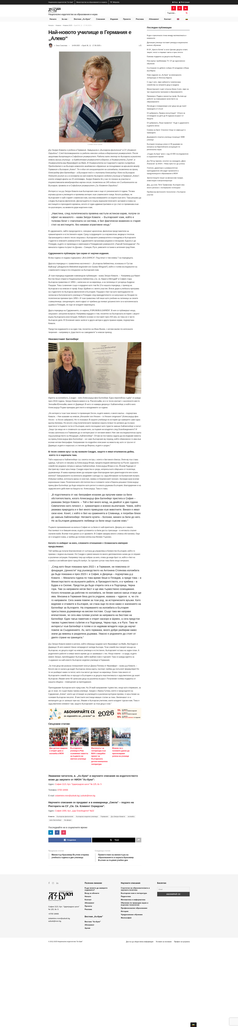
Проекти (127, 19)
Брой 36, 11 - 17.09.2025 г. (83, 25)
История (124, 911)
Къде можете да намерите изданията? (96, 889)
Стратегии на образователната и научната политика (135, 889)
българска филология (65, 816)
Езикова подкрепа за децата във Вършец (163, 56)
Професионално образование (134, 908)
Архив (87, 928)
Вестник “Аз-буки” (93, 922)
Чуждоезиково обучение (132, 915)
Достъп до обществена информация (139, 942)
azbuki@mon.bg (88, 796)
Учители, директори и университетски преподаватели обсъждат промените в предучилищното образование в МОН (162, 170)
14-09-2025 (76, 45)
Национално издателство (60, 2)
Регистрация (185, 2)
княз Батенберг (55, 820)
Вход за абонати (92, 893)
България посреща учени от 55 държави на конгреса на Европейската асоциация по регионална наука (164, 147)
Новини (58, 25)
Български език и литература (134, 893)
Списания (100, 19)
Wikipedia (115, 2)
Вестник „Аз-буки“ (82, 19)
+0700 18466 (53, 914)
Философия (126, 918)
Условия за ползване (164, 942)
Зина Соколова (61, 45)
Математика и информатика (133, 900)
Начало (53, 19)
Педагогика (126, 896)
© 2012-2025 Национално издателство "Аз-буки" (65, 941)
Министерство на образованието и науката (91, 2)
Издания (114, 19)
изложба (131, 816)
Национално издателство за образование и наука (72, 14)
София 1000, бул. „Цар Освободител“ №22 (74, 811)
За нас (64, 19)
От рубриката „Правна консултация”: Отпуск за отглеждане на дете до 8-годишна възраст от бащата (166, 116)
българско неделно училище (87, 816)
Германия (104, 816)
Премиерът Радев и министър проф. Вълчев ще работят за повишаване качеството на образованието (166, 99)
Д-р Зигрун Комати (118, 816)
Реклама (140, 19)
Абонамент (154, 19)
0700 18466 (63, 790)
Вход (176, 2)
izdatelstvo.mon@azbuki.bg (67, 796)
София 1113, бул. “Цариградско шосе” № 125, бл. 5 (78, 784)
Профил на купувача (182, 942)
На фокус (67, 820)
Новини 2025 (67, 25)
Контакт (167, 19)
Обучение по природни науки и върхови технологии (134, 904)
